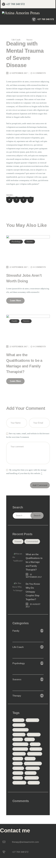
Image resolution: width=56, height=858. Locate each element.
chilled (19, 725)
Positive (32, 768)
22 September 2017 (18, 73)
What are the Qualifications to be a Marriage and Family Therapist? (24, 363)
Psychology (16, 241)
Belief (18, 720)
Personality (33, 763)
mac (17, 763)
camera (32, 720)
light (17, 758)
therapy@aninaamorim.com (25, 842)
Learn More (15, 300)
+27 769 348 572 (20, 852)
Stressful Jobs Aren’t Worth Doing (24, 278)
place (18, 768)
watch (33, 782)
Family (14, 321)
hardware (20, 749)
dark (29, 739)
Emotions (20, 744)
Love (30, 758)
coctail (19, 734)
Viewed (17, 541)
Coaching (20, 730)
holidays (34, 753)
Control (34, 734)
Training (31, 778)
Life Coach (16, 40)
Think (31, 773)
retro (17, 773)
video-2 (19, 782)
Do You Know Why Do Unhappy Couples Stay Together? (33, 592)
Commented (32, 541)
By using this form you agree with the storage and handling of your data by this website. (26, 472)
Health (35, 749)
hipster (19, 753)
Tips (17, 778)
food (35, 744)
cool (17, 739)
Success (29, 40)
